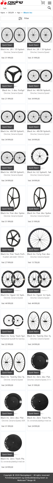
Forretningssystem (13, 477)
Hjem (3, 12)
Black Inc (28, 12)
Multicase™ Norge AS (26, 480)
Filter (26, 18)
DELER (11, 12)
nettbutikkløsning (32, 477)
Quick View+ (7, 45)
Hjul (18, 12)
